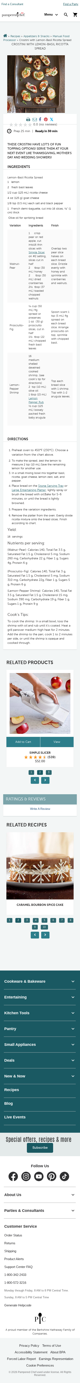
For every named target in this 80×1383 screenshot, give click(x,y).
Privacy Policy (29, 1345)
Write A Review (40, 808)
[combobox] (40, 981)
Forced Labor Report (21, 1359)
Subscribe (40, 1148)
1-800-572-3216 (15, 1282)
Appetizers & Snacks (36, 36)
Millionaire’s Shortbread (41, 905)
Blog (8, 1103)
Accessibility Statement (31, 1352)
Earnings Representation (56, 1359)
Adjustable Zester (41, 752)
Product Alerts (14, 1259)
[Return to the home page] (5, 36)
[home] (40, 1318)
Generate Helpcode (17, 1305)
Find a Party (70, 4)
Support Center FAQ (18, 1267)
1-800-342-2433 (15, 1275)
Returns (9, 1243)
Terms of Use (51, 1345)
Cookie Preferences (40, 1365)
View (58, 741)
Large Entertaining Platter (29, 490)
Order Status (13, 1235)
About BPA (57, 1352)
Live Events (15, 1117)
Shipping (10, 1251)
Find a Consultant (12, 4)
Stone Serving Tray (51, 485)
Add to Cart (24, 741)
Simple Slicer (37, 252)
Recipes (15, 36)
